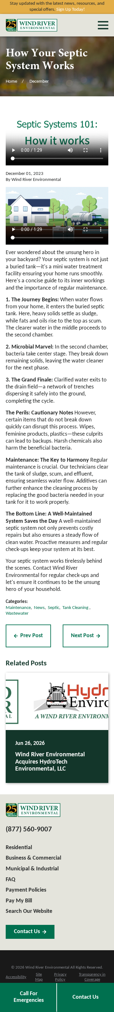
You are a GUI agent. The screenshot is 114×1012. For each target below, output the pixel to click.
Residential (19, 847)
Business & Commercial (33, 858)
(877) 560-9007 (29, 829)
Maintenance (18, 607)
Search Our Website (29, 911)
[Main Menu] (103, 25)
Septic (53, 607)
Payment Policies (26, 890)
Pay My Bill (19, 901)
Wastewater (17, 613)
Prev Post (31, 635)
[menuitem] (16, 977)
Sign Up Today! (70, 9)
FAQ (10, 879)
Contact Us (85, 997)
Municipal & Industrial (32, 869)
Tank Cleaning (75, 607)
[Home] (31, 25)
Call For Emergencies (29, 997)
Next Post (82, 635)
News (39, 607)
